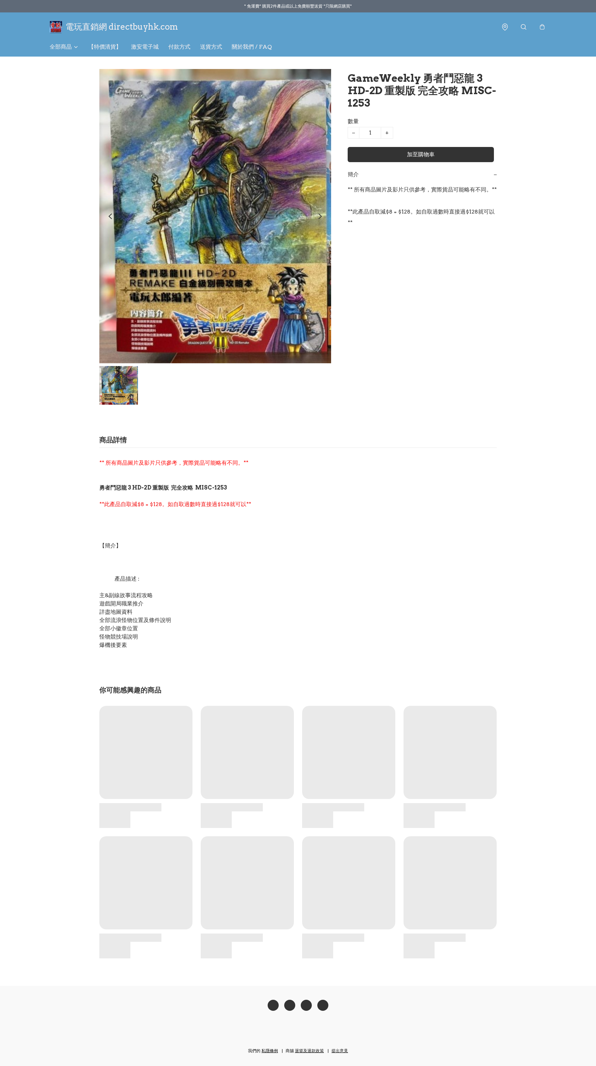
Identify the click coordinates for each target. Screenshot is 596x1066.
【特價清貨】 (104, 46)
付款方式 (179, 46)
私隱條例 (269, 1050)
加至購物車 (421, 154)
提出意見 (339, 1050)
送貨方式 (211, 46)
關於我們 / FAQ (252, 46)
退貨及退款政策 (309, 1050)
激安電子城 (145, 46)
